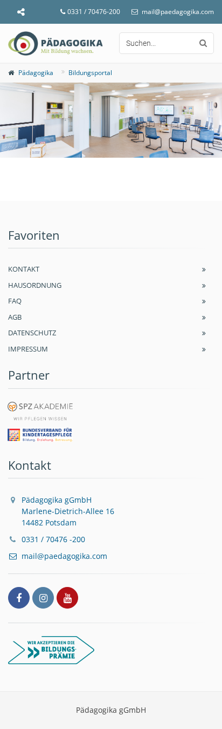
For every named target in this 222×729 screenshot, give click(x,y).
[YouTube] (67, 598)
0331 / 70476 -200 (53, 539)
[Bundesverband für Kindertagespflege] (40, 436)
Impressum (28, 349)
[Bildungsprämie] (111, 650)
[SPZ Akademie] (40, 412)
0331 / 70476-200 (93, 11)
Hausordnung (34, 285)
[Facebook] (19, 598)
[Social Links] (20, 12)
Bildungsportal (90, 72)
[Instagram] (43, 598)
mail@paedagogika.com (178, 11)
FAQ (15, 301)
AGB (15, 317)
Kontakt (23, 269)
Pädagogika (35, 72)
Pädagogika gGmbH (68, 511)
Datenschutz (32, 333)
